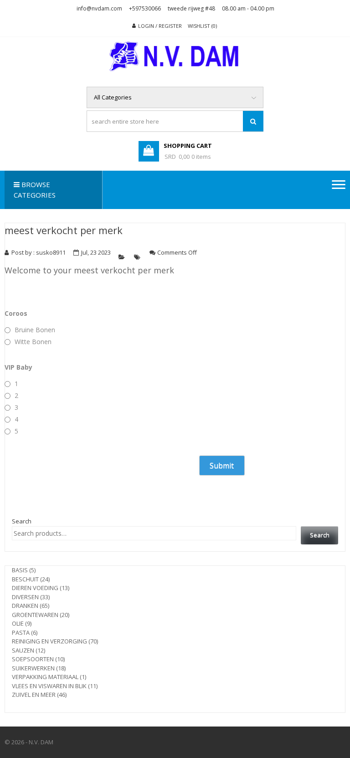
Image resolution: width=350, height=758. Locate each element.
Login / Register (160, 25)
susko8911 (51, 252)
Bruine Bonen (35, 329)
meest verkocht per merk (64, 230)
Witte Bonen (33, 341)
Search (21, 521)
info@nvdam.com (99, 8)
